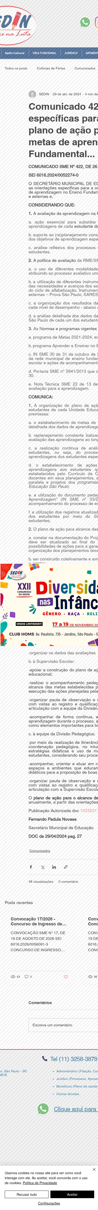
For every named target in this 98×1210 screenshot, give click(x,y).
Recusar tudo (27, 1194)
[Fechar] (91, 1172)
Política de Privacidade (40, 1182)
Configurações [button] (49, 1203)
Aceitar (72, 1194)
